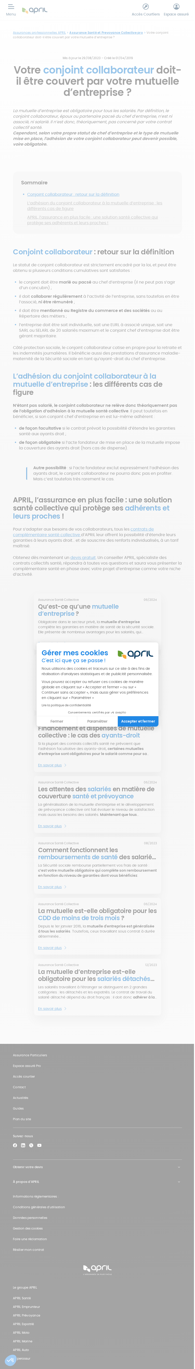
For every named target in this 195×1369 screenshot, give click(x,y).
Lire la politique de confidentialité (66, 705)
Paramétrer (97, 721)
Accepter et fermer (138, 721)
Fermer (57, 721)
